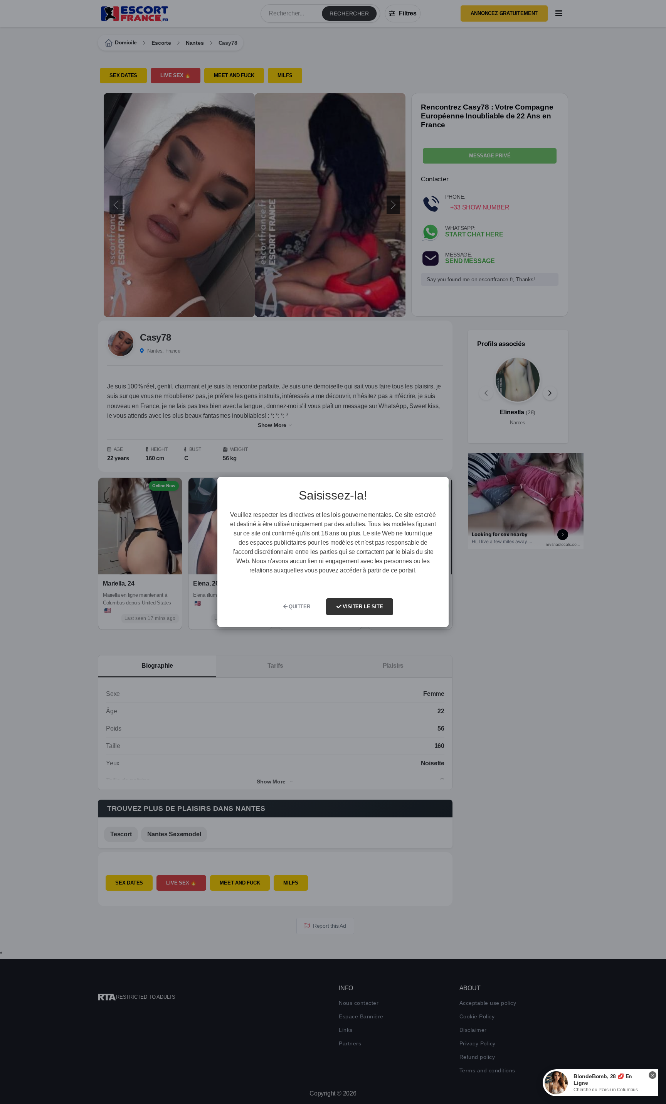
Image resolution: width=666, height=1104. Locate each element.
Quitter (298, 606)
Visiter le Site (362, 606)
